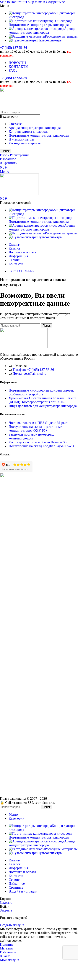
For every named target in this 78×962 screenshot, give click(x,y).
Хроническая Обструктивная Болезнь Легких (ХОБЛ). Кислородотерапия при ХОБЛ (42, 400)
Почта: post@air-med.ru (29, 373)
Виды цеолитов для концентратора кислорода (43, 406)
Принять (6, 944)
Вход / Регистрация (23, 891)
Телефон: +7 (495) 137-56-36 (33, 369)
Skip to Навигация (14, 2)
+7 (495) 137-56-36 (13, 47)
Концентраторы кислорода (28, 131)
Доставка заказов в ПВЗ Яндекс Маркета (39, 423)
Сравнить (16, 887)
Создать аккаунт (12, 925)
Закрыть (6, 902)
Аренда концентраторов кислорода (35, 128)
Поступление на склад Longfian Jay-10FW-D (41, 446)
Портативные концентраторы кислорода (39, 135)
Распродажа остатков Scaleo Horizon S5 (38, 442)
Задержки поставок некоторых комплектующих (31, 436)
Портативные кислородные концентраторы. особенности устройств (41, 392)
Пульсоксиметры (21, 139)
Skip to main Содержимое (46, 2)
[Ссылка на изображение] (24, 347)
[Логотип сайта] (25, 108)
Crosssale (15, 124)
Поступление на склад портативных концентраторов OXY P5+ (35, 428)
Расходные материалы (25, 143)
